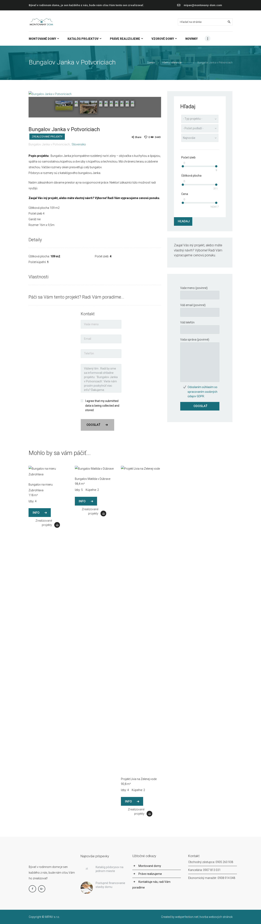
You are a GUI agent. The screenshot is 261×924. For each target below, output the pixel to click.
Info (36, 513)
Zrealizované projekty (47, 136)
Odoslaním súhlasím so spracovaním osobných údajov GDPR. (202, 391)
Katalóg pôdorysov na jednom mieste (109, 869)
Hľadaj (184, 221)
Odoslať (93, 425)
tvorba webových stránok (216, 916)
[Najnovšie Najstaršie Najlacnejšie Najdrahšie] (199, 138)
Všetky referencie (171, 62)
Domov (151, 62)
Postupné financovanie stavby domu (110, 885)
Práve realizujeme (150, 873)
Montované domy (149, 866)
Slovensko (79, 144)
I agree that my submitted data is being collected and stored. (102, 405)
